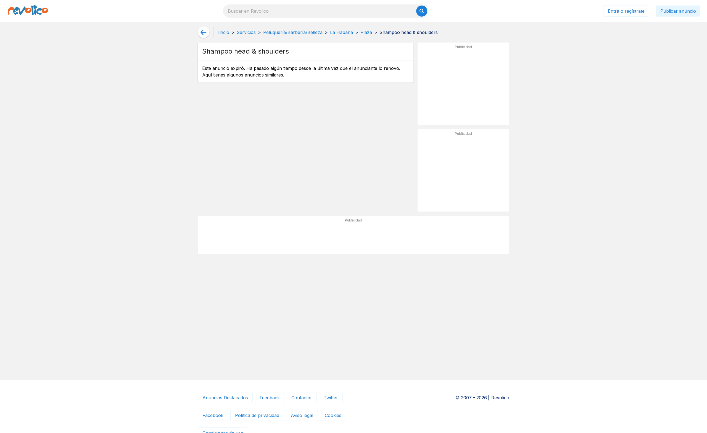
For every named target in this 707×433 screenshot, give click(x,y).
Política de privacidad (257, 415)
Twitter (331, 397)
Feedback (270, 397)
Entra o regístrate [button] (626, 11)
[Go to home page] (28, 11)
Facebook (212, 415)
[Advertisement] (463, 85)
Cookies (333, 415)
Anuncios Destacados (225, 397)
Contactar (301, 397)
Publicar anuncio (678, 11)
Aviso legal (302, 415)
